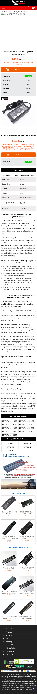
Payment (9, 632)
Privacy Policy (11, 648)
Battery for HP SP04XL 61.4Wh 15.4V (27, 537)
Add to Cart (18, 69)
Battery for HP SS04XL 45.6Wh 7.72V (27, 568)
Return (8, 638)
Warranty (9, 642)
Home (5, 12)
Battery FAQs (10, 651)
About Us (9, 629)
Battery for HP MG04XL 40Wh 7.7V (9, 512)
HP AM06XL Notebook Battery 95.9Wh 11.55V (9, 592)
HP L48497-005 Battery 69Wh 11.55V (27, 512)
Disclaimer (9, 654)
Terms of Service (11, 645)
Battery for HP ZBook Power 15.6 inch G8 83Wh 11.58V (9, 538)
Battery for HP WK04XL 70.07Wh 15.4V (27, 617)
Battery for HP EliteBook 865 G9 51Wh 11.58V (27, 592)
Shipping (9, 635)
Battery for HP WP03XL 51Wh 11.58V (9, 568)
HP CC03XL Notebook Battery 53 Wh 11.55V (9, 617)
